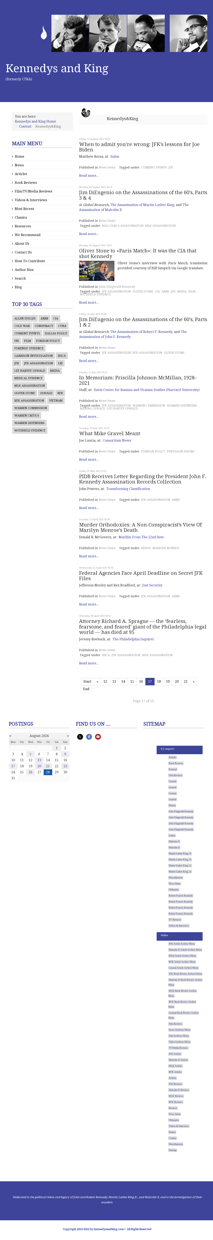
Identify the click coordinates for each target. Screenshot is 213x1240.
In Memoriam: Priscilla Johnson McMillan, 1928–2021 (138, 380)
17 (13, 766)
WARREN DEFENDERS (29, 423)
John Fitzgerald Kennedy (117, 286)
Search (20, 278)
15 (132, 681)
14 (123, 681)
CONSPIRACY (44, 326)
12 (105, 681)
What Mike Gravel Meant (109, 433)
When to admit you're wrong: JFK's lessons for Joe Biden (139, 147)
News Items (107, 167)
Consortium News (117, 440)
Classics (21, 217)
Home (19, 156)
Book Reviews (26, 183)
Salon (114, 156)
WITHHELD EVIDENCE (29, 430)
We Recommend (28, 235)
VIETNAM (56, 400)
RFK (60, 393)
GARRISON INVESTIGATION (33, 355)
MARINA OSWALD (92, 408)
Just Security (152, 585)
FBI (16, 340)
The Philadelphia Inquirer (133, 639)
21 (186, 681)
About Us (22, 244)
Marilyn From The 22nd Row (141, 537)
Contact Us (23, 252)
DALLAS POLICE (56, 333)
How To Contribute (30, 261)
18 (159, 681)
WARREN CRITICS (26, 415)
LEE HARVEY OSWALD (29, 370)
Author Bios (24, 270)
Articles (21, 174)
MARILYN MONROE (165, 548)
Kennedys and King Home (35, 121)
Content (25, 126)
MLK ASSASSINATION (29, 385)
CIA (55, 318)
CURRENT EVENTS (27, 333)
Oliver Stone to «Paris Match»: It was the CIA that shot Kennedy (138, 253)
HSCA (62, 355)
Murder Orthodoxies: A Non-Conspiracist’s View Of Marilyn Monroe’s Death (140, 527)
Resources (23, 226)
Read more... (89, 176)
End (86, 689)
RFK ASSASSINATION (29, 400)
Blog (18, 287)
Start (87, 681)
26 (30, 772)
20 (177, 681)
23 (65, 766)
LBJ (60, 363)
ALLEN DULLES (25, 318)
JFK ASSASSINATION (38, 363)
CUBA (62, 326)
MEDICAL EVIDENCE (28, 378)
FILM (27, 340)
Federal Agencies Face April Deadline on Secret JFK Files (141, 575)
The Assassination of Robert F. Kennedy (141, 332)
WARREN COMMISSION (30, 408)
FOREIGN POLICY (48, 340)
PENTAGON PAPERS (180, 451)
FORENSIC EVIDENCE (28, 348)
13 (114, 681)
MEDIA (55, 370)
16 (141, 681)
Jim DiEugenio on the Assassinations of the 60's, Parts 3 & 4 (143, 195)
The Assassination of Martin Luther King (142, 205)
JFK (16, 363)
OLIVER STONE (24, 393)
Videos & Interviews (31, 200)
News (19, 165)
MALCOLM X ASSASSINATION (123, 225)
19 (168, 681)
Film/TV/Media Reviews (33, 191)
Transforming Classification (128, 489)
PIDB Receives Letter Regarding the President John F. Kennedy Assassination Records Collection (142, 479)
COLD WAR (22, 326)
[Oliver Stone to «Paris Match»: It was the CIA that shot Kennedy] (96, 271)
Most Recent (24, 209)
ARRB (44, 318)
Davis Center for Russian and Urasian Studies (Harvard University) (146, 390)
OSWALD (46, 393)
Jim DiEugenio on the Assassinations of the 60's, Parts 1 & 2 (143, 322)
